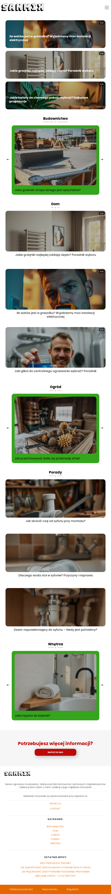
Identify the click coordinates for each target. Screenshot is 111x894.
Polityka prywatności (21, 889)
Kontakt (55, 808)
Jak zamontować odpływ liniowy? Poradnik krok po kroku (55, 867)
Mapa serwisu (50, 889)
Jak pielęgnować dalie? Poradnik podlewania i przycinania (55, 871)
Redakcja (55, 803)
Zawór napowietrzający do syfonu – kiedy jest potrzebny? (55, 630)
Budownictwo (55, 118)
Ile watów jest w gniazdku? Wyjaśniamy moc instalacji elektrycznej (50, 38)
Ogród (55, 386)
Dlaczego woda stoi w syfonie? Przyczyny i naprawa (55, 575)
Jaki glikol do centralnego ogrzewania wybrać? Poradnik (55, 371)
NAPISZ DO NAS (55, 752)
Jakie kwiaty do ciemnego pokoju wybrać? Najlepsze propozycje (49, 99)
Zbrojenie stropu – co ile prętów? (55, 876)
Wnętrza (55, 644)
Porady (55, 472)
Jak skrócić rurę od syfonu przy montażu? (55, 521)
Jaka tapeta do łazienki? (32, 715)
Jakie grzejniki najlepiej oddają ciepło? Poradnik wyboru (51, 71)
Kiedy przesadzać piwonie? (55, 863)
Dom (55, 204)
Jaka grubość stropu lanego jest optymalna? (48, 190)
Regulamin (73, 889)
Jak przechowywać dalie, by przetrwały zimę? (47, 458)
